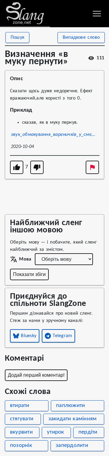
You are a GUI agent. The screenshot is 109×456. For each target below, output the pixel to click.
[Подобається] (16, 167)
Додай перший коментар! (36, 375)
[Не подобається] (37, 167)
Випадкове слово (81, 37)
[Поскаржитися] (92, 167)
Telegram (62, 335)
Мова (25, 259)
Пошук (17, 37)
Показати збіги (29, 274)
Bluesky (28, 335)
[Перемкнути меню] (97, 13)
